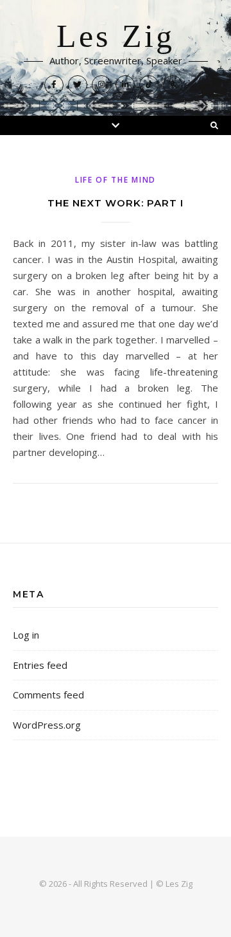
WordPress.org (47, 724)
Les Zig (115, 37)
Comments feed (48, 694)
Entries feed (40, 665)
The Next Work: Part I (115, 203)
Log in (26, 634)
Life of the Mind (115, 179)
